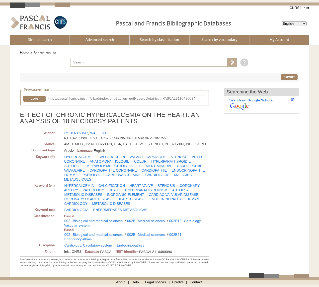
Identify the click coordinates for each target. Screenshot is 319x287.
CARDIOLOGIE (157, 175)
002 (67, 221)
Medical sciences (151, 221)
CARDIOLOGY (75, 204)
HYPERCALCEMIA (79, 186)
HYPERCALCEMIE (79, 157)
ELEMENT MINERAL (155, 166)
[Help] (243, 62)
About (120, 282)
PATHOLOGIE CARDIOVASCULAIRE (111, 175)
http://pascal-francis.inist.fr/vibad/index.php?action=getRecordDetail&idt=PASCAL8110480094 (121, 98)
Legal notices (155, 282)
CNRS (294, 8)
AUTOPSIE (73, 166)
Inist (306, 8)
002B (131, 221)
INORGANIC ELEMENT (125, 195)
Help (135, 282)
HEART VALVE (141, 186)
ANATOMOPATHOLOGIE (109, 161)
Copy (34, 98)
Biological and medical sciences (98, 221)
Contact (196, 282)
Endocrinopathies (78, 239)
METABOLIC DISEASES (83, 195)
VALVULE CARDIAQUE (148, 157)
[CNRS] (60, 22)
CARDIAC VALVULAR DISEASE (173, 195)
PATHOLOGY (93, 190)
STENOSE (179, 157)
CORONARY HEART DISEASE (88, 199)
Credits (177, 282)
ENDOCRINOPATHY (166, 199)
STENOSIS (166, 186)
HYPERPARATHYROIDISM (146, 190)
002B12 (175, 221)
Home (24, 53)
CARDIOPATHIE (154, 170)
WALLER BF (100, 133)
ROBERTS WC (76, 133)
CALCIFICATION (111, 157)
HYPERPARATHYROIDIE (171, 161)
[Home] (31, 22)
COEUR (140, 161)
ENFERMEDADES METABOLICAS (120, 210)
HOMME (71, 175)
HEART (114, 190)
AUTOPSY (180, 190)
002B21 (175, 235)
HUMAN (192, 199)
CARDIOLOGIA (76, 210)
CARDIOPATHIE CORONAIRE (113, 170)
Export (289, 77)
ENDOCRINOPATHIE (188, 170)
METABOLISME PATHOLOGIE (110, 166)
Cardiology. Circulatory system (88, 245)
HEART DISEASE (131, 199)
